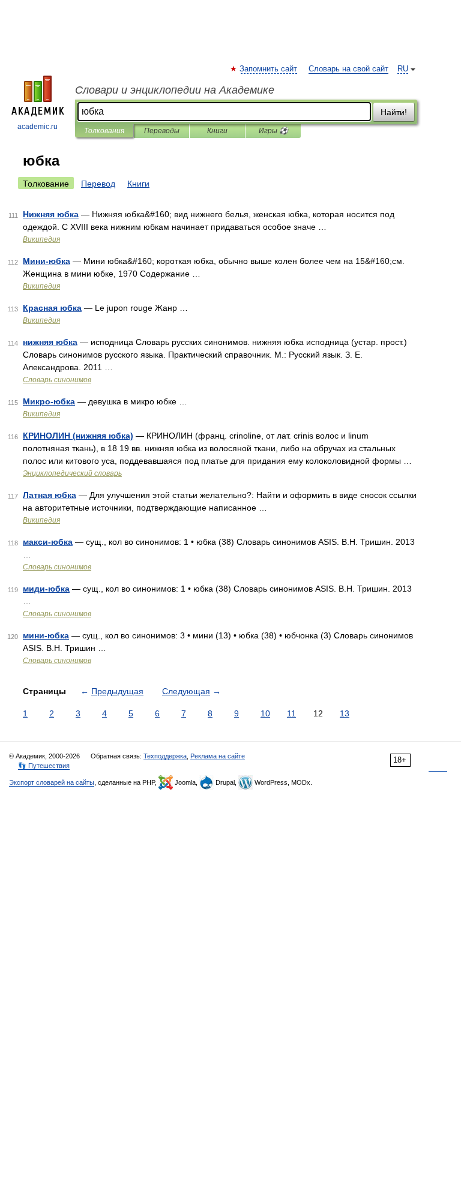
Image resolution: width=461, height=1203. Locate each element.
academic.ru (37, 126)
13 (344, 713)
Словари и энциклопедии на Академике (174, 90)
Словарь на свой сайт (348, 69)
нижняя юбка (50, 342)
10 (265, 713)
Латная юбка (49, 495)
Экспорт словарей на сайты (51, 782)
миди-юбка (46, 588)
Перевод (98, 183)
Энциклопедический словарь (72, 473)
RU (402, 69)
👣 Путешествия (44, 765)
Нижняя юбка (51, 214)
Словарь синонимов (57, 380)
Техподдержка (165, 756)
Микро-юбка (49, 401)
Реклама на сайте (217, 756)
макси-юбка (48, 542)
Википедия (41, 239)
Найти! (394, 112)
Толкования (104, 131)
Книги (217, 131)
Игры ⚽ (273, 131)
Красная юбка (52, 308)
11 (291, 713)
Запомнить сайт (269, 69)
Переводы (161, 131)
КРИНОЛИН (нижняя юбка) (78, 435)
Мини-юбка (46, 261)
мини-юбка (46, 635)
